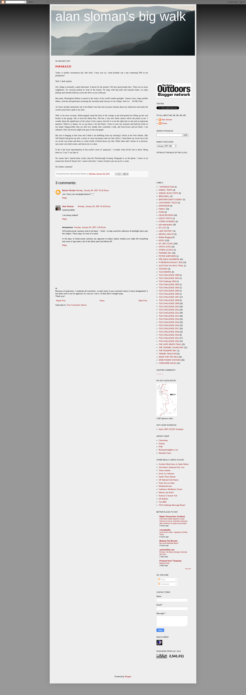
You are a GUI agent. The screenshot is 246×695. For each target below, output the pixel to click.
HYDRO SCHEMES (167, 221)
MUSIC (162, 240)
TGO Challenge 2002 (167, 281)
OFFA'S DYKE (165, 247)
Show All (188, 568)
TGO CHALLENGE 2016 (169, 325)
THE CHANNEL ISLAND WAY (171, 347)
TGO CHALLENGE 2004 (169, 288)
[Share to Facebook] (124, 174)
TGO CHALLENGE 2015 (169, 322)
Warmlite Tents (165, 453)
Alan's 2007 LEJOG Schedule (171, 429)
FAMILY (162, 209)
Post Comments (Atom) (76, 305)
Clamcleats (163, 440)
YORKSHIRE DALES (167, 363)
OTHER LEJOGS (166, 250)
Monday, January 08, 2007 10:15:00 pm (92, 190)
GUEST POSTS (165, 218)
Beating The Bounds (168, 541)
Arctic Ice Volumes (166, 474)
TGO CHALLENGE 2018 (169, 332)
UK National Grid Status (169, 480)
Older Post (142, 301)
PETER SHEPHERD (167, 256)
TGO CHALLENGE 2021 (169, 338)
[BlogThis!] (119, 174)
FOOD (161, 212)
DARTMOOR (164, 206)
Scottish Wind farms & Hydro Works (174, 464)
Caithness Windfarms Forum (170, 489)
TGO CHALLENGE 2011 (169, 310)
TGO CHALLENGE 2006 (169, 294)
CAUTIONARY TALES (168, 203)
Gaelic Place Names (167, 477)
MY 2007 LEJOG (166, 244)
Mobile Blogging (165, 237)
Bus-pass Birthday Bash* (169, 543)
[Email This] (116, 174)
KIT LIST (162, 228)
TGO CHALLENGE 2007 (169, 297)
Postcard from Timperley (170, 561)
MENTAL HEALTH (166, 234)
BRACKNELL (164, 196)
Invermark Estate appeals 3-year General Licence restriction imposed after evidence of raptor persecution (173, 521)
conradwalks (165, 530)
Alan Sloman (68, 206)
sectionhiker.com (167, 550)
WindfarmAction (165, 486)
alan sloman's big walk (120, 16)
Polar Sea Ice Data (166, 483)
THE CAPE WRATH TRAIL (170, 344)
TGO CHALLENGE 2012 (169, 313)
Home (102, 301)
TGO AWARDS (165, 272)
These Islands (164, 470)
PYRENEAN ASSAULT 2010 (170, 262)
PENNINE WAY (165, 253)
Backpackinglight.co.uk (168, 450)
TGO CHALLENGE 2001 (169, 278)
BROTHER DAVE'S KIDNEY (170, 200)
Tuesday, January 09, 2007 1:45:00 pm (90, 227)
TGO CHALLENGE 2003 (169, 284)
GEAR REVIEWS (166, 215)
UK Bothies (163, 499)
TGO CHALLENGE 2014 (169, 319)
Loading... (160, 374)
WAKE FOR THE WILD (168, 357)
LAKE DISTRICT (166, 231)
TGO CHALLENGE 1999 (169, 275)
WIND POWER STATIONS (170, 360)
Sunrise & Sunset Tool (168, 496)
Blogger (128, 676)
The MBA (163, 502)
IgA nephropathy (165, 225)
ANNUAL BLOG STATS (168, 193)
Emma (164, 123)
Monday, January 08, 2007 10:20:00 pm (94, 206)
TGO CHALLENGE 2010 (169, 307)
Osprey (162, 443)
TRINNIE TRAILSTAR (168, 354)
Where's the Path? (166, 493)
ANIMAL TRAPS (166, 190)
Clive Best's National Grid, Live (171, 467)
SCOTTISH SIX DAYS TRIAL (171, 266)
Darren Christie (68, 190)
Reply (64, 198)
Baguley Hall (164, 563)
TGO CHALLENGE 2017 (169, 328)
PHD (161, 447)
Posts (162, 579)
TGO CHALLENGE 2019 (169, 335)
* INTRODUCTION (166, 187)
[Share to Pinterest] (127, 174)
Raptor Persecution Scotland (172, 516)
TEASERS (163, 269)
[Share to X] (121, 174)
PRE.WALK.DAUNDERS (169, 259)
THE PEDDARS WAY (168, 351)
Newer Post (61, 301)
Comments (164, 584)
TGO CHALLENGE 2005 (169, 291)
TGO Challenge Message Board (172, 505)
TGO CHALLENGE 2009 (169, 303)
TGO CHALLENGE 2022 (169, 341)
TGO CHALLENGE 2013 (169, 316)
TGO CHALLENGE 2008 (169, 300)
